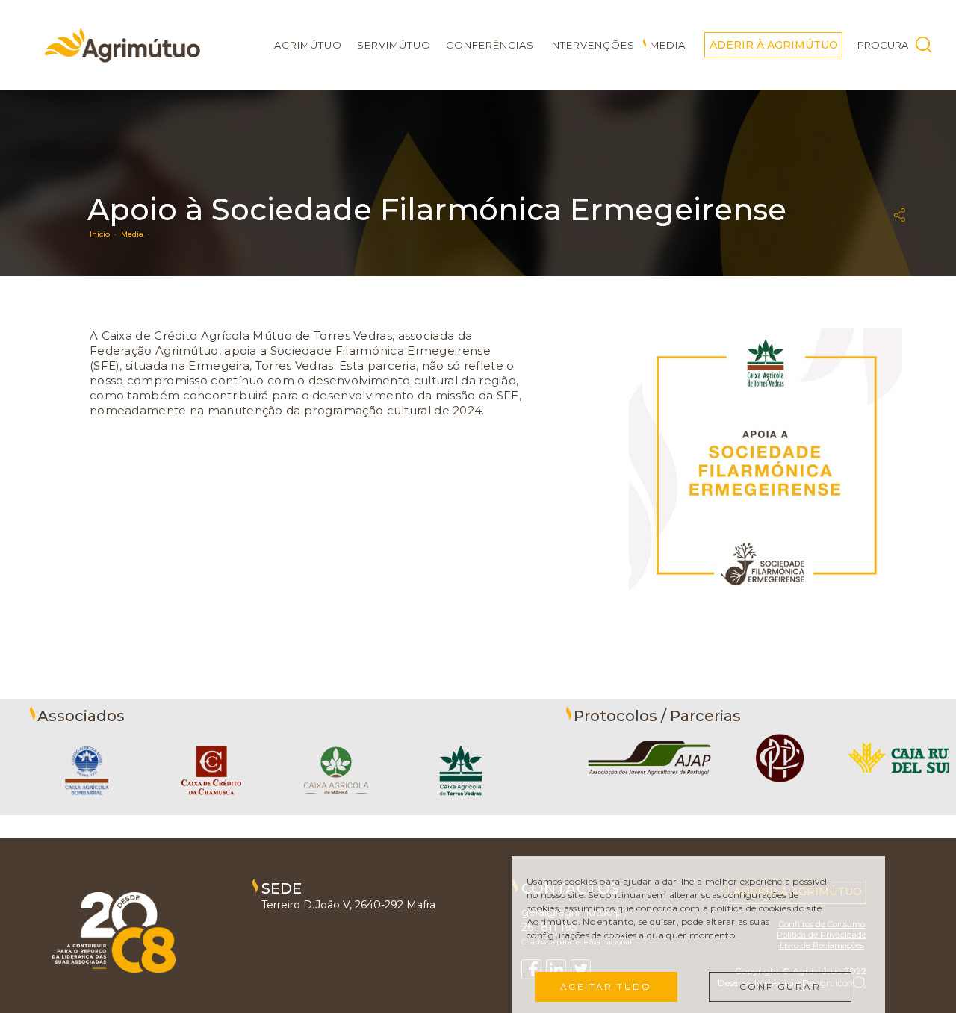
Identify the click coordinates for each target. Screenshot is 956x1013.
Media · (138, 234)
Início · (105, 234)
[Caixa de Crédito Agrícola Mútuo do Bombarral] (86, 807)
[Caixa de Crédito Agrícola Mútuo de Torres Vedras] (461, 807)
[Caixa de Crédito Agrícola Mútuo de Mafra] (336, 807)
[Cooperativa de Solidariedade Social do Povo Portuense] (779, 783)
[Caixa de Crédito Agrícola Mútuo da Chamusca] (211, 807)
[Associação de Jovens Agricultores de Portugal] (650, 783)
